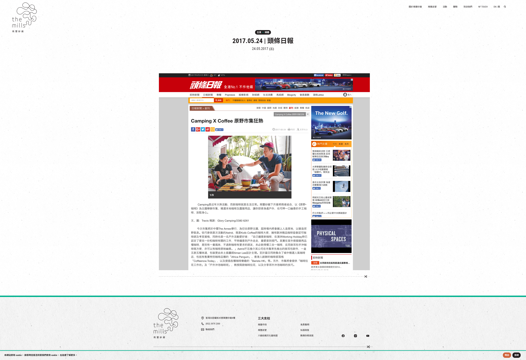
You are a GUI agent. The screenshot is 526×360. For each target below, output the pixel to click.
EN (495, 6)
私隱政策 (304, 330)
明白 (507, 355)
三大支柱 (264, 318)
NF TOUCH (483, 6)
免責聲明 (304, 324)
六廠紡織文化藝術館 (268, 335)
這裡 (64, 355)
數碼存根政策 (307, 335)
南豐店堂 (262, 330)
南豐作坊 (262, 324)
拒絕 (516, 355)
